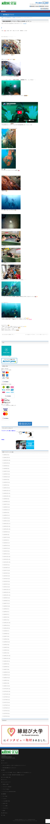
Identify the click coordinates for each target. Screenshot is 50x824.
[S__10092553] (11, 261)
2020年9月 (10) (6, 597)
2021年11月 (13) (6, 559)
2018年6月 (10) (6, 672)
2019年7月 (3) (6, 636)
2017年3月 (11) (6, 713)
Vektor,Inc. (31, 820)
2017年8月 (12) (6, 699)
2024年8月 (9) (6, 468)
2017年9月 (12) (6, 696)
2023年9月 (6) (6, 498)
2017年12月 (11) (6, 688)
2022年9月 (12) (6, 531)
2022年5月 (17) (6, 542)
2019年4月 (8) (6, 644)
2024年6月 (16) (6, 474)
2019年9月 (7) (6, 630)
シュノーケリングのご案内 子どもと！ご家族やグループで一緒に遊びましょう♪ (17, 772)
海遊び (4, 770)
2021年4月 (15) (6, 578)
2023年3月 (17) (6, 515)
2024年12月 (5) (6, 457)
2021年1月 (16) (6, 586)
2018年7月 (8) (6, 669)
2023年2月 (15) (6, 518)
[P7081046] (11, 228)
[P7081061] (11, 316)
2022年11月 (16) (6, 526)
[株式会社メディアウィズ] (6, 355)
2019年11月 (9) (6, 625)
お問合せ (46, 8)
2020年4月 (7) (6, 611)
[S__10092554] (11, 278)
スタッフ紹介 (5, 796)
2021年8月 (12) (6, 567)
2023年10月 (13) (6, 496)
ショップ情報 (5, 805)
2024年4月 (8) (6, 479)
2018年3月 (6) (6, 680)
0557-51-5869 (43, 3)
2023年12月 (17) (6, 490)
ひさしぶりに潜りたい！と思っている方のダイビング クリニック (14, 765)
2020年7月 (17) (6, 603)
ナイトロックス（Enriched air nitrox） (9, 791)
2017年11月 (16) (6, 691)
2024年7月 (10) (6, 471)
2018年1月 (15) (6, 685)
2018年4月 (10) (6, 677)
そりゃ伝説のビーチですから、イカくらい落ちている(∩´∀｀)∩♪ (37, 334)
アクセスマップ (5, 808)
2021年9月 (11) (6, 564)
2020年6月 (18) (6, 606)
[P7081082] (11, 189)
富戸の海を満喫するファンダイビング (9, 767)
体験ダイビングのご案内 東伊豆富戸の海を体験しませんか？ (14, 774)
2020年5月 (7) (6, 608)
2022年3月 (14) (6, 548)
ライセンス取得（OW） (7, 777)
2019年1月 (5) (6, 652)
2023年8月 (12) (6, 501)
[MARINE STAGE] (8, 4)
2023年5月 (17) (6, 509)
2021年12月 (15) (6, 556)
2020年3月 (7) (6, 614)
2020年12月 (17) (6, 589)
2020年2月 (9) (6, 617)
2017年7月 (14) (6, 702)
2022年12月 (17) (6, 523)
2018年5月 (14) (6, 674)
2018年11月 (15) (6, 658)
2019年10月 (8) (6, 628)
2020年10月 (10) (6, 595)
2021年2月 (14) (6, 584)
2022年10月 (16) (6, 529)
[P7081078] (8, 167)
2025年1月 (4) (6, 454)
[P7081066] (11, 208)
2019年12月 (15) (6, 622)
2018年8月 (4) (6, 666)
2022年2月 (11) (6, 551)
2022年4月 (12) (6, 545)
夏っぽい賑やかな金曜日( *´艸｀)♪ (7, 334)
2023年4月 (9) (6, 512)
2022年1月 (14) (6, 553)
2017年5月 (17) (6, 707)
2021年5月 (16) (6, 575)
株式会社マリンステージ (23, 819)
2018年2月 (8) (6, 683)
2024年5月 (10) (6, 476)
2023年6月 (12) (6, 507)
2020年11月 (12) (6, 592)
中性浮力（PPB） (6, 784)
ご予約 (43, 8)
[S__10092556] (11, 94)
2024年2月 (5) (6, 485)
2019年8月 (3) (6, 633)
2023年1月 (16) (6, 520)
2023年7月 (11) (6, 504)
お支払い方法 (5, 803)
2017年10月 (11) (6, 694)
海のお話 (24, 23)
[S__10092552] (11, 244)
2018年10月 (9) (6, 661)
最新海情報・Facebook (44, 6)
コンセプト (5, 798)
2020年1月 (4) (6, 619)
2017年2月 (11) (6, 716)
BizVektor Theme (25, 820)
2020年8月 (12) (6, 600)
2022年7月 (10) (6, 537)
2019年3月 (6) (6, 647)
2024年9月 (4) (6, 465)
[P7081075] (8, 147)
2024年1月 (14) (6, 487)
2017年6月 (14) (6, 705)
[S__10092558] (11, 295)
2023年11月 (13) (6, 493)
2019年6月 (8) (6, 639)
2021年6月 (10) (6, 573)
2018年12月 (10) (6, 655)
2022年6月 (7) (6, 540)
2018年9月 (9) (6, 663)
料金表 (4, 810)
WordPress (19, 820)
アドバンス (5, 779)
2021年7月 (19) (6, 570)
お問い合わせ (5, 812)
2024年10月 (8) (6, 463)
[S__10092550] (11, 53)
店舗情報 (4, 793)
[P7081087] (11, 75)
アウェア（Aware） (6, 789)
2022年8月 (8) (6, 534)
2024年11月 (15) (6, 460)
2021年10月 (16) (6, 562)
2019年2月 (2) (6, 650)
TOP (3, 760)
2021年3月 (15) (6, 581)
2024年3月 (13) (6, 482)
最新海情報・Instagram (35, 6)
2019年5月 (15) (6, 641)
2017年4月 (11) (6, 710)
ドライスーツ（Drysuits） (7, 786)
